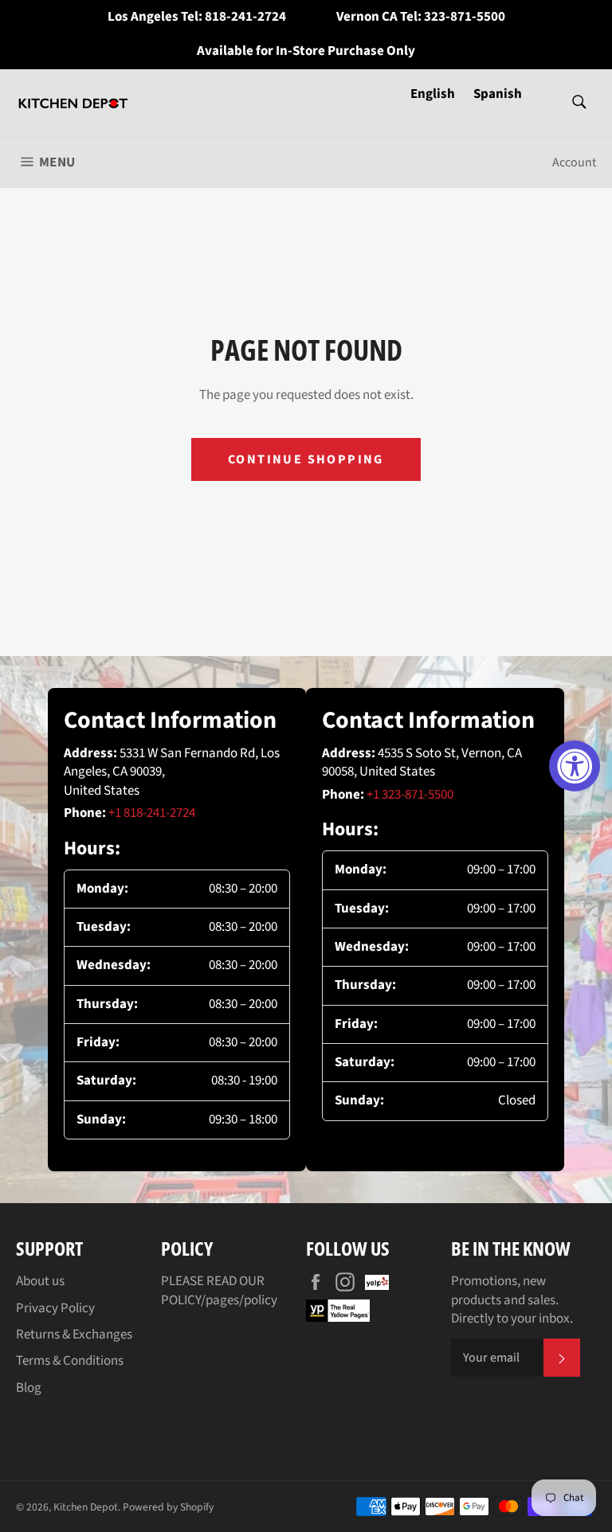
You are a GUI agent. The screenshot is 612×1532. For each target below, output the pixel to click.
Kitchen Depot (85, 1506)
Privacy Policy (55, 1308)
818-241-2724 (245, 17)
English (433, 94)
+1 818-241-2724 (151, 813)
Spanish (497, 94)
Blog (28, 1387)
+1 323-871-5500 (410, 794)
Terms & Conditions (70, 1360)
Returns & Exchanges (74, 1334)
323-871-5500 (464, 17)
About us (40, 1281)
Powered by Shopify (168, 1506)
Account (574, 162)
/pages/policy (239, 1300)
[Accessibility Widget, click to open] (574, 766)
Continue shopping (306, 459)
